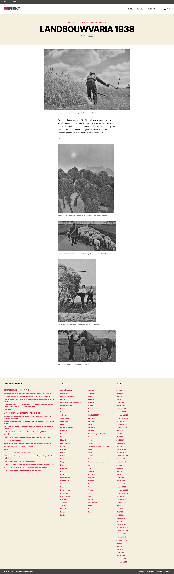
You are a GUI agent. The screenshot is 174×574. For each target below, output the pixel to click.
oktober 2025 (121, 421)
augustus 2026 (122, 390)
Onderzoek (91, 421)
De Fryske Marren (66, 427)
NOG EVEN (7, 410)
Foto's (71, 23)
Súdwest (91, 465)
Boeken (63, 409)
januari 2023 (121, 524)
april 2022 (120, 552)
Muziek (90, 405)
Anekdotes (64, 393)
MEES (6, 449)
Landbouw (64, 515)
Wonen (90, 506)
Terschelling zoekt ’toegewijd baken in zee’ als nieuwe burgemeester (27, 443)
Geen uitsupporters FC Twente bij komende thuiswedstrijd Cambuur (27, 393)
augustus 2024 (122, 465)
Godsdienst (64, 484)
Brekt (11, 571)
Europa (62, 456)
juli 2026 (120, 393)
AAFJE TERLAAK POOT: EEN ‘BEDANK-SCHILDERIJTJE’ (22, 470)
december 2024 (122, 452)
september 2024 (122, 462)
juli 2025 (120, 431)
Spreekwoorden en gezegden (98, 462)
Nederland (91, 412)
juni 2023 (120, 509)
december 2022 (122, 527)
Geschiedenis (83, 23)
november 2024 (122, 456)
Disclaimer (150, 571)
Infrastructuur (65, 490)
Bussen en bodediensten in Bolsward (17, 453)
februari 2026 (121, 409)
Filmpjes (63, 462)
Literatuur (91, 393)
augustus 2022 (122, 540)
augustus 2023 (122, 502)
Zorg (89, 512)
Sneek (90, 452)
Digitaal (63, 440)
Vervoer (90, 487)
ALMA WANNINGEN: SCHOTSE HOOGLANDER (19, 461)
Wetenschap (92, 502)
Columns (63, 415)
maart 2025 (121, 443)
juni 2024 (120, 471)
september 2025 (122, 424)
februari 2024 (121, 484)
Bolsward (63, 412)
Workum (91, 509)
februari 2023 (121, 521)
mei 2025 (120, 437)
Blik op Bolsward (66, 405)
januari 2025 (121, 449)
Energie (63, 449)
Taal (89, 468)
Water (90, 493)
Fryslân (62, 474)
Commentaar (65, 418)
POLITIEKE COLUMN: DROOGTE (14, 440)
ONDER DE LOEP (93, 415)
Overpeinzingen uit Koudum (97, 434)
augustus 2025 (122, 427)
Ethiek (62, 452)
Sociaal (90, 456)
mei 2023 (120, 512)
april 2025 (120, 440)
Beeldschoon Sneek (67, 396)
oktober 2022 (121, 534)
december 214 (122, 562)
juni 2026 (120, 396)
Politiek (90, 443)
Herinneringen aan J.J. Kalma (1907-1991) (18, 446)
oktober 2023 (121, 496)
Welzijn (90, 499)
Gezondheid (64, 481)
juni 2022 (120, 546)
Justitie (63, 506)
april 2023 (120, 515)
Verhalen (91, 481)
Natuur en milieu (98, 23)
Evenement (64, 459)
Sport (90, 459)
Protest (90, 449)
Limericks (91, 390)
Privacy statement (163, 571)
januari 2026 (121, 412)
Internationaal (65, 496)
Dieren (62, 437)
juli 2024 (120, 468)
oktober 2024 (121, 459)
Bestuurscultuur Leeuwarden (70, 402)
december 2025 (122, 415)
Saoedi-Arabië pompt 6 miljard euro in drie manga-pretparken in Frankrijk (29, 464)
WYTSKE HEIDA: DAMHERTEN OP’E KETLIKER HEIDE (22, 413)
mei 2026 (120, 399)
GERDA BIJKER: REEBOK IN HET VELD (16, 390)
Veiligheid (91, 477)
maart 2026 (121, 405)
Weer (89, 496)
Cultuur (63, 424)
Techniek (91, 471)
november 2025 (122, 418)
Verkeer (90, 484)
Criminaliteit (64, 421)
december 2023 (122, 490)
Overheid (91, 431)
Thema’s (139, 9)
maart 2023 (121, 518)
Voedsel (90, 490)
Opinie (90, 424)
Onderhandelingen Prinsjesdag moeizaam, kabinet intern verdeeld (27, 396)
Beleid (62, 399)
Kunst (62, 512)
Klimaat (63, 509)
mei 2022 (120, 549)
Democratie (64, 434)
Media (90, 396)
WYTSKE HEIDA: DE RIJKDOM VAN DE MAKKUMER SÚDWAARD (25, 467)
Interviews (64, 499)
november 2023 (122, 493)
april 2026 (120, 402)
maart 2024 (121, 481)
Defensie (63, 431)
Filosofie (63, 465)
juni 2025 (120, 434)
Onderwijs (91, 418)
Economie (63, 446)
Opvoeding (91, 427)
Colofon (152, 9)
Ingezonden (64, 493)
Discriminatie (65, 443)
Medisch (91, 399)
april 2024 (120, 477)
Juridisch (63, 502)
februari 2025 (121, 446)
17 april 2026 (88, 36)
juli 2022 (120, 543)
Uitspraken (91, 474)
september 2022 (122, 537)
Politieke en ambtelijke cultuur (98, 446)
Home (130, 9)
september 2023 (122, 499)
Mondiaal (91, 402)
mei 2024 (120, 474)
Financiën (63, 468)
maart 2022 (121, 556)
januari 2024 (121, 487)
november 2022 (122, 531)
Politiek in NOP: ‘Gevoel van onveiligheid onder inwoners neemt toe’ (27, 437)
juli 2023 (120, 506)
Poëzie (90, 437)
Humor (62, 487)
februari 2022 (121, 559)
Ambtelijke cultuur (66, 390)
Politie (90, 440)
